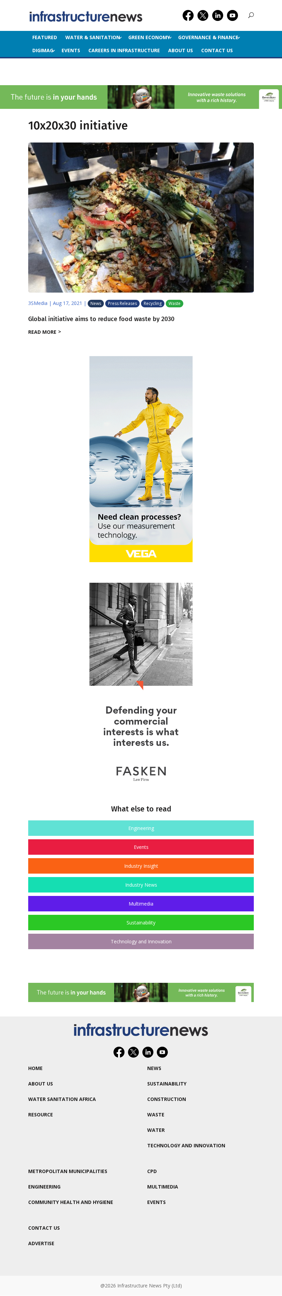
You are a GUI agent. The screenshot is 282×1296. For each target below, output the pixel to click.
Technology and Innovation (141, 941)
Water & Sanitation (92, 37)
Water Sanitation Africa (62, 1099)
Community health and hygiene (70, 1202)
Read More (42, 332)
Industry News (141, 885)
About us (180, 50)
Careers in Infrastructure (124, 50)
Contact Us (217, 50)
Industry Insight (141, 866)
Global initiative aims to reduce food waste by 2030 (101, 319)
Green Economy (149, 37)
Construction (166, 1099)
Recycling (153, 303)
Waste (175, 303)
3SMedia (37, 303)
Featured (44, 37)
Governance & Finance (208, 37)
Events (71, 50)
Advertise (41, 1243)
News (95, 303)
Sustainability (141, 922)
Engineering (141, 828)
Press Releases (122, 303)
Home (35, 1068)
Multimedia (141, 903)
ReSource (40, 1114)
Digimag (42, 50)
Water (156, 1130)
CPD (152, 1171)
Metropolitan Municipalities (67, 1171)
